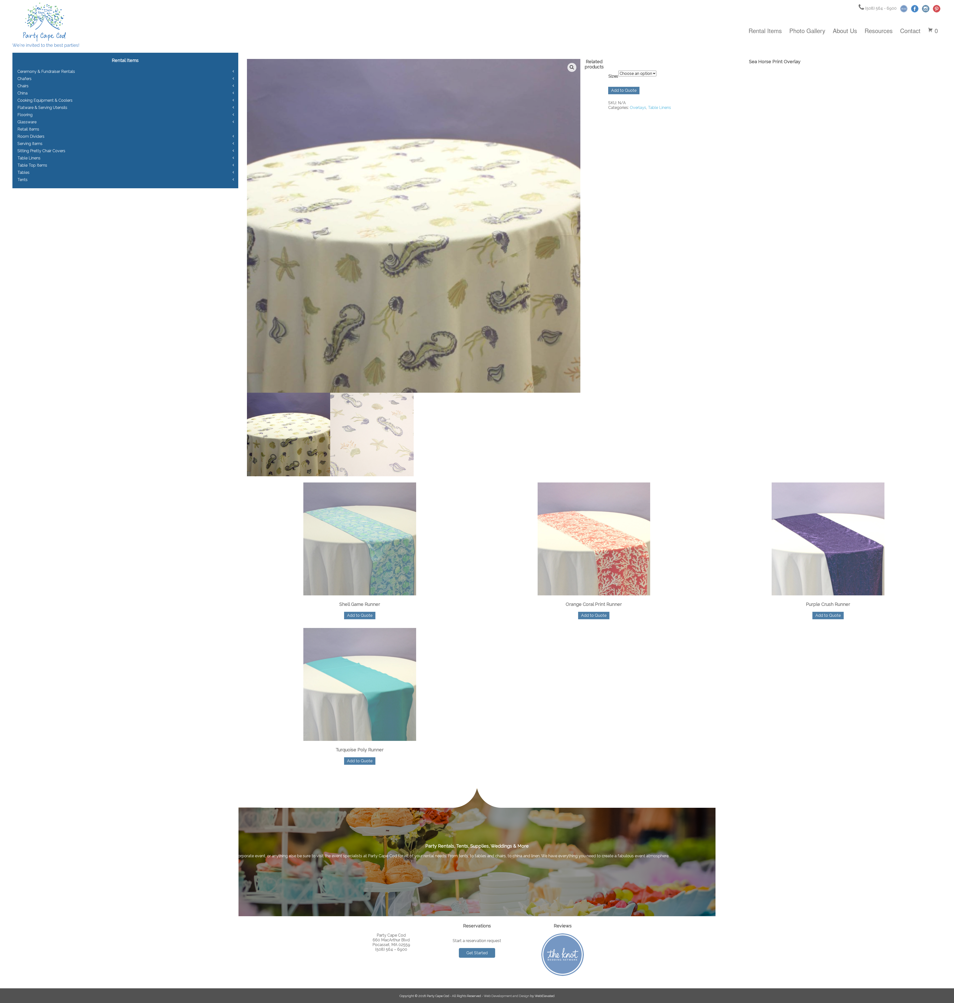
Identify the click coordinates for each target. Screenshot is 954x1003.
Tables (23, 172)
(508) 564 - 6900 (880, 8)
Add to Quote (623, 90)
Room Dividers (30, 136)
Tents (22, 179)
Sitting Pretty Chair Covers (41, 150)
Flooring (25, 114)
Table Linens (659, 107)
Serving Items (29, 143)
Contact (910, 30)
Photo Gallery (807, 30)
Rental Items (765, 30)
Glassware (27, 122)
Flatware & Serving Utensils (42, 107)
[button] (571, 67)
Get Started (477, 953)
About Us (845, 30)
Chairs (23, 86)
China (22, 93)
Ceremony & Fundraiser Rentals (46, 71)
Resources (879, 30)
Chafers (24, 78)
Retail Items (28, 129)
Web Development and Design (506, 996)
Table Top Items (32, 165)
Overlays (638, 107)
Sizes (613, 76)
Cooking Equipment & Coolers (45, 100)
